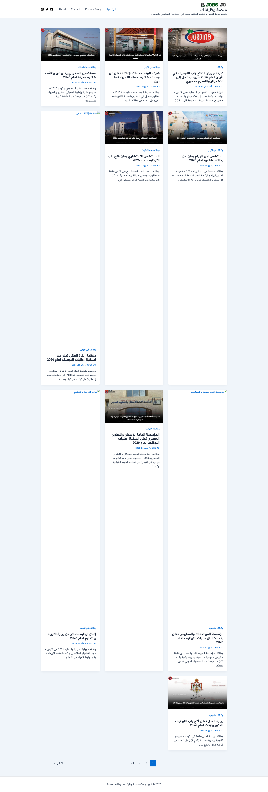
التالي (58, 763)
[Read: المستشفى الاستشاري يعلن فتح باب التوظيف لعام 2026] (134, 127)
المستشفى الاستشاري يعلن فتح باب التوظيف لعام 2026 (134, 158)
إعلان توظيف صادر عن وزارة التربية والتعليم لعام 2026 (72, 636)
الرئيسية (111, 9)
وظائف (220, 67)
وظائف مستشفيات (87, 67)
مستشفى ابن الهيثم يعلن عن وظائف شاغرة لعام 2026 (202, 158)
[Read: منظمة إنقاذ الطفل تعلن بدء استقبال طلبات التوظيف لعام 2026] (70, 227)
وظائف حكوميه (216, 628)
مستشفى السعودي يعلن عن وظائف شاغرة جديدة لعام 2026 (70, 75)
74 (132, 763)
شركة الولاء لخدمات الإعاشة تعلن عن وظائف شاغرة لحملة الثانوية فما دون (134, 77)
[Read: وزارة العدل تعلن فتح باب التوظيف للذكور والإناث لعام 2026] (197, 692)
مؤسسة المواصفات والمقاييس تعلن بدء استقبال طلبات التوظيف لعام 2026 (197, 638)
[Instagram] (42, 9)
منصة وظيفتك (213, 9)
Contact (75, 9)
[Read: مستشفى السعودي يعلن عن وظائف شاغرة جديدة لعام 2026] (70, 44)
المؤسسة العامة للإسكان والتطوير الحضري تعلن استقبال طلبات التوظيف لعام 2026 (136, 438)
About (62, 9)
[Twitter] (47, 9)
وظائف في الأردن (152, 67)
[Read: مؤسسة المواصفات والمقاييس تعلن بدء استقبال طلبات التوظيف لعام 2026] (197, 505)
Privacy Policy (93, 9)
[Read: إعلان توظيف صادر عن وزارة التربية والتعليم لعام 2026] (70, 505)
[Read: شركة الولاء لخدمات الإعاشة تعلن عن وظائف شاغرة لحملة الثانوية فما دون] (134, 44)
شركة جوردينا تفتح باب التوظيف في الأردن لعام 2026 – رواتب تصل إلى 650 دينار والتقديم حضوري (198, 77)
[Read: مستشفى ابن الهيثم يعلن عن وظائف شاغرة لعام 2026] (197, 127)
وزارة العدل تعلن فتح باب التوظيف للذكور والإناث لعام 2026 (199, 723)
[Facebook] (51, 9)
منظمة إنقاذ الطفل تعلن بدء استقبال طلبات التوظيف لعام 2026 (71, 357)
